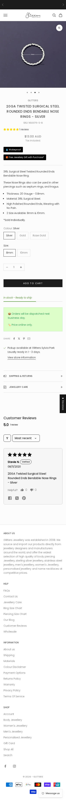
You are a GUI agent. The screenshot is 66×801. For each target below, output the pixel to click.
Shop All (8, 749)
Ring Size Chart (13, 608)
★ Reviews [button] (63, 403)
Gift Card (9, 743)
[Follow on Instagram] (14, 766)
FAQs (7, 590)
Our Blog (9, 620)
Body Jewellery (13, 720)
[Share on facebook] (10, 498)
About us (9, 649)
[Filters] (7, 438)
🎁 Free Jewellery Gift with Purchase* (25, 157)
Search (8, 755)
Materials (9, 661)
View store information (22, 357)
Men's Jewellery (13, 731)
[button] (11, 129)
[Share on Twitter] (19, 338)
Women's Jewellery (15, 725)
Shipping (9, 655)
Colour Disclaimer (15, 667)
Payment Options (15, 673)
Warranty (9, 684)
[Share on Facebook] (14, 338)
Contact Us (11, 596)
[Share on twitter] (17, 498)
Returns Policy (12, 678)
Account (9, 714)
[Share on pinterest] (24, 498)
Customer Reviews (15, 626)
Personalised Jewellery (18, 737)
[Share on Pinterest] (24, 338)
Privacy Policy (12, 690)
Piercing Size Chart (15, 614)
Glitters (33, 100)
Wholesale (10, 631)
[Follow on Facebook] (5, 766)
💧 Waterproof (13, 149)
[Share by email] (28, 338)
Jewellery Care (13, 602)
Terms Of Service (14, 696)
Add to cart (33, 283)
